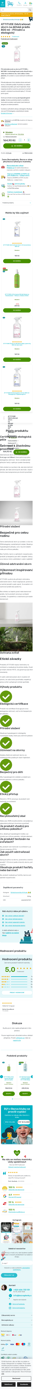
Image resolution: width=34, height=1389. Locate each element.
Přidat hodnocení (16, 1000)
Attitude (8, 152)
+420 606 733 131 (19, 4)
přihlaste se (20, 1046)
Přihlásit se (9, 1289)
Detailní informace (11, 112)
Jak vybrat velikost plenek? (14, 920)
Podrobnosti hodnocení (9, 39)
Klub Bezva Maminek (11, 123)
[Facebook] (17, 1317)
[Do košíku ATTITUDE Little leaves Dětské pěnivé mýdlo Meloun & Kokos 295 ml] (9, 1101)
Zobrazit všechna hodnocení (16, 1179)
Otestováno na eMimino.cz (16, 1226)
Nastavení (16, 1378)
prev (1, 1084)
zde (2, 1374)
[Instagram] (17, 1321)
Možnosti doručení (11, 135)
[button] (16, 257)
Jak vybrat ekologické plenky (15, 930)
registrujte (16, 1048)
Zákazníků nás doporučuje (16, 1204)
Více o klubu (10, 1130)
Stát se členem (23, 1132)
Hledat (30, 10)
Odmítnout (8, 1384)
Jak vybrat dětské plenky (14, 924)
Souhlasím (24, 1384)
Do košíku (17, 145)
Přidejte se (10, 167)
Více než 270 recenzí (14, 1211)
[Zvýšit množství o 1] (27, 139)
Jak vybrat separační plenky (15, 927)
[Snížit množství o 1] (19, 139)
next (31, 1084)
